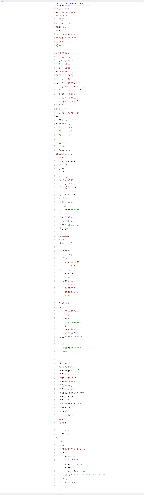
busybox (57, 3)
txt (140, 493)
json (142, 493)
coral (54, 3)
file (69, 5)
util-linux (77, 3)
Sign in (142, 1)
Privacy (6, 493)
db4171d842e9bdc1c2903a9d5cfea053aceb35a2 (66, 3)
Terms (8, 493)
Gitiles (4, 493)
